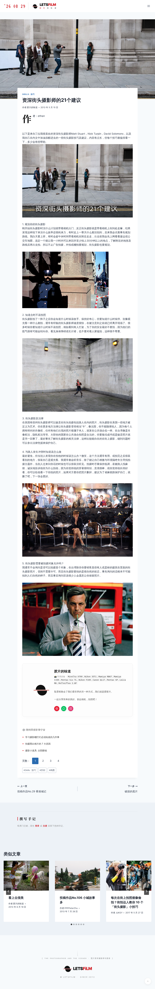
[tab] (71, 924)
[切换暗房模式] (148, 981)
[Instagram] (70, 708)
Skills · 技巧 (28, 94)
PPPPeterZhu (71, 908)
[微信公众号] (63, 708)
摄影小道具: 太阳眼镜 (36, 750)
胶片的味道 (32, 107)
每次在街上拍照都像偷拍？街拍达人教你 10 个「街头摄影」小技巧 (127, 902)
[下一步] (146, 891)
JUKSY (119, 912)
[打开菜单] (148, 6)
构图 (52, 770)
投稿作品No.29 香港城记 (31, 789)
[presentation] (26, 876)
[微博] (56, 708)
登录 (37, 826)
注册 (45, 826)
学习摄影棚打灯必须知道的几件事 (42, 737)
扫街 (42, 770)
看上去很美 (16, 898)
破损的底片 (131, 789)
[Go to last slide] (8, 891)
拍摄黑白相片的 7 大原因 (38, 743)
